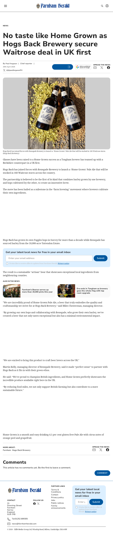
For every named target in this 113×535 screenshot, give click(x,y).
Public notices (57, 503)
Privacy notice (63, 263)
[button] (5, 6)
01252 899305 (21, 519)
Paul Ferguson (11, 63)
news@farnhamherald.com (24, 523)
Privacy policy (57, 497)
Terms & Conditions (56, 490)
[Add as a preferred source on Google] (83, 66)
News (5, 26)
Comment (102, 473)
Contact (54, 494)
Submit (100, 258)
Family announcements (58, 506)
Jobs (53, 500)
